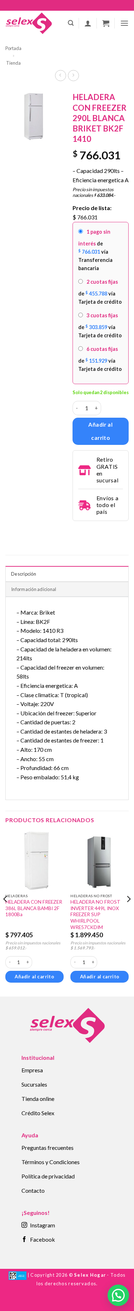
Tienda (13, 63)
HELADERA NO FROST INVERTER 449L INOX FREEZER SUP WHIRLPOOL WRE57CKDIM (95, 914)
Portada (13, 48)
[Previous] (5, 913)
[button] (71, 23)
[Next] (128, 913)
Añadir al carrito (100, 431)
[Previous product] (73, 75)
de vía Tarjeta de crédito (100, 292)
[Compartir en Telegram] (77, 530)
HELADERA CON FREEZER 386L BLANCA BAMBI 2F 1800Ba (33, 908)
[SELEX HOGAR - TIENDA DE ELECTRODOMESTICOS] (28, 23)
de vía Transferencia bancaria (95, 250)
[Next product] (60, 75)
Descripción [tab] (23, 574)
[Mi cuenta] (87, 23)
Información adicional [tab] (33, 589)
